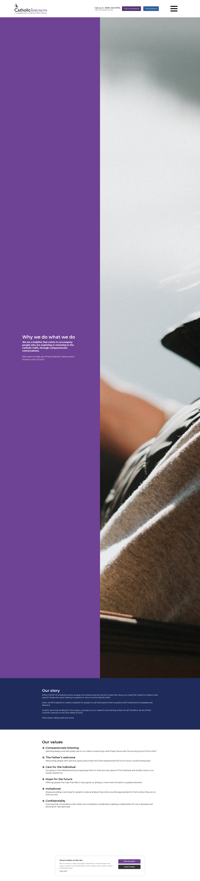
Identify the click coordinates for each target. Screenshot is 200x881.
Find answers (151, 9)
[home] (31, 8)
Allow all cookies (129, 861)
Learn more (63, 871)
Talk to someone (131, 9)
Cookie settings (129, 867)
